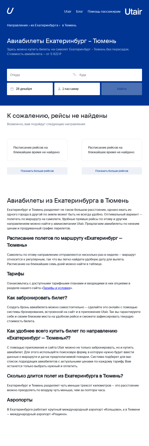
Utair (67, 11)
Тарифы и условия (56, 288)
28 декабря (24, 88)
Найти (122, 89)
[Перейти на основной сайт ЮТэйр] (10, 11)
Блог (79, 11)
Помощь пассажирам (104, 11)
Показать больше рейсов (37, 171)
